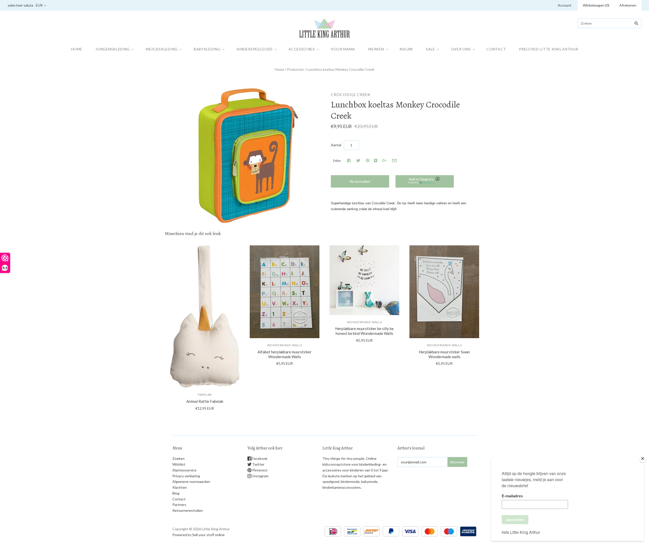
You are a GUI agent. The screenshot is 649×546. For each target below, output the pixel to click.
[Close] (642, 458)
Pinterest (259, 470)
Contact (496, 49)
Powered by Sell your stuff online (198, 535)
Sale (430, 49)
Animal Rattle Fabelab (204, 401)
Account (564, 5)
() (596, 5)
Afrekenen (627, 5)
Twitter (257, 464)
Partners (179, 504)
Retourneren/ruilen (187, 510)
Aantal (336, 145)
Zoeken (178, 458)
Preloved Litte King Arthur (548, 49)
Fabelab (205, 394)
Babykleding (207, 49)
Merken (376, 49)
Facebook (259, 458)
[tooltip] (438, 179)
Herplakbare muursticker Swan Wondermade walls (444, 354)
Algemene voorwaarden (191, 481)
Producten (295, 69)
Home (76, 49)
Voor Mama (343, 49)
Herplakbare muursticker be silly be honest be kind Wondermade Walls (364, 331)
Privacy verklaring (186, 476)
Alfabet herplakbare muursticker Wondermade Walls (285, 354)
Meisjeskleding (162, 49)
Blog (175, 493)
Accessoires (302, 49)
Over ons (461, 49)
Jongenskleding (112, 49)
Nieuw (406, 49)
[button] (424, 181)
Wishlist (178, 464)
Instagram (259, 476)
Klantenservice (184, 470)
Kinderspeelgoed (255, 49)
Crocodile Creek (351, 94)
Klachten (179, 487)
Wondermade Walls (284, 345)
